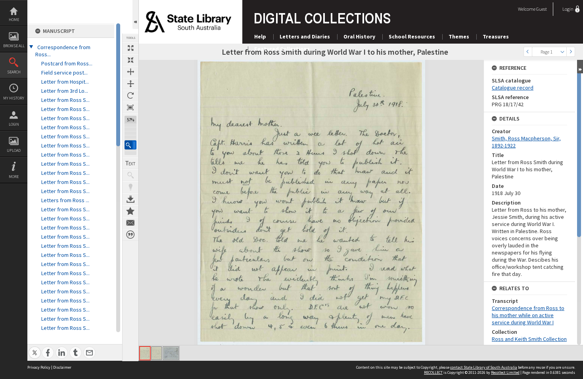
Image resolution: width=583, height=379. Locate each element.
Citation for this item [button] (130, 235)
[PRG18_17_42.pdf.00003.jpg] (171, 353)
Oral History (359, 36)
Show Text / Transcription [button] (130, 163)
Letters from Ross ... (65, 200)
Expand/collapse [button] (580, 66)
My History (13, 98)
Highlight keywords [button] (130, 187)
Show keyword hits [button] (130, 175)
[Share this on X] (35, 348)
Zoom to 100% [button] (130, 107)
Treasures (496, 36)
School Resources (412, 36)
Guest (541, 9)
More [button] (14, 176)
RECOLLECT (433, 372)
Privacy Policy (38, 367)
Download (130, 199)
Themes (459, 36)
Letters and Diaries (305, 36)
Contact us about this (130, 223)
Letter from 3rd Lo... (64, 90)
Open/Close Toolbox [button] (135, 14)
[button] (130, 144)
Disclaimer (62, 367)
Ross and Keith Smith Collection (529, 339)
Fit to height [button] (130, 84)
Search (14, 72)
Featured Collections (282, 48)
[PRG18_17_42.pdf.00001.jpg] (145, 353)
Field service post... (64, 72)
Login (14, 124)
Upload (14, 150)
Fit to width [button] (130, 72)
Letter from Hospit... (65, 81)
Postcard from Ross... (66, 63)
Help (260, 36)
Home (14, 19)
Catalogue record (512, 87)
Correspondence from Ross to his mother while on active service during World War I (528, 315)
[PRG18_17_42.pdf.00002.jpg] (156, 353)
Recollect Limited (505, 372)
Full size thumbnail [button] (130, 48)
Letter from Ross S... (65, 99)
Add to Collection (130, 211)
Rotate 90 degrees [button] (130, 95)
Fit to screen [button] (130, 60)
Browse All (14, 45)
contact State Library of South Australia (483, 367)
